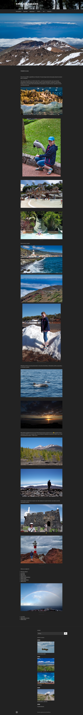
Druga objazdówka (25, 579)
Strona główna (18, 11)
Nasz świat (25, 11)
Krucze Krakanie (27, 4)
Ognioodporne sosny (25, 618)
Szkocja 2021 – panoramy (42, 671)
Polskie (38, 11)
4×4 (43, 11)
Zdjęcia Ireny (23, 581)
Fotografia (49, 11)
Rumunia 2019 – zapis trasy (42, 701)
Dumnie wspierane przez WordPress (43, 712)
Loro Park (23, 573)
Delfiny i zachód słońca (25, 577)
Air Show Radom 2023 (41, 653)
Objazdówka (23, 575)
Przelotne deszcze (40, 706)
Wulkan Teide (23, 578)
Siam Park (23, 574)
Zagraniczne (32, 11)
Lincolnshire (39, 684)
